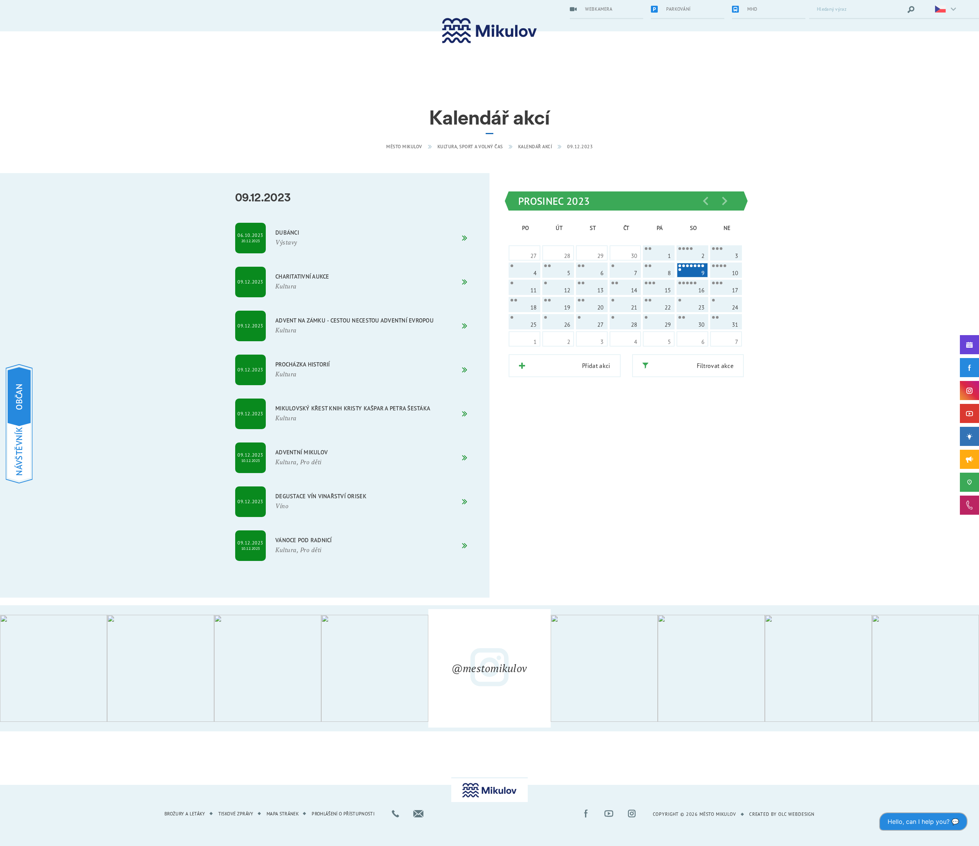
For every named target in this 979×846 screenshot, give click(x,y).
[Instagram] (969, 390)
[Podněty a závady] (969, 482)
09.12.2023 (580, 146)
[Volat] (395, 813)
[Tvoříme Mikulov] (969, 436)
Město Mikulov (404, 146)
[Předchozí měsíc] (705, 201)
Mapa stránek (283, 814)
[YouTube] (969, 413)
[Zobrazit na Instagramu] (53, 668)
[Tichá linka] (969, 505)
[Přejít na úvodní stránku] (489, 31)
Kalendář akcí (535, 146)
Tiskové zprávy (236, 814)
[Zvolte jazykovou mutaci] (941, 9)
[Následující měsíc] (724, 201)
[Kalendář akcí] (969, 344)
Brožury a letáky (184, 814)
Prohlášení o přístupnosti (343, 814)
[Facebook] (969, 367)
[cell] (659, 253)
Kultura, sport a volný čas (470, 146)
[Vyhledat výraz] (911, 9)
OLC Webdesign (796, 814)
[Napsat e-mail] (418, 813)
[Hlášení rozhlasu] (969, 459)
